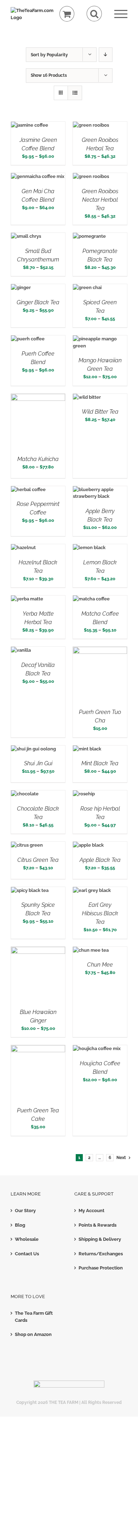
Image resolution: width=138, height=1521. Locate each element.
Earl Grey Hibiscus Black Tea (100, 913)
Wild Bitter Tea (100, 411)
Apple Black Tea (100, 860)
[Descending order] (106, 54)
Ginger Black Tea (38, 302)
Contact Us (27, 1253)
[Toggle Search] (94, 13)
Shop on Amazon (33, 1334)
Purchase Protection (101, 1268)
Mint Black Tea (100, 763)
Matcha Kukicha (38, 459)
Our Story (25, 1210)
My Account (91, 1210)
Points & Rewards (97, 1225)
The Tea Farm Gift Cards (34, 1316)
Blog (20, 1225)
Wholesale (27, 1239)
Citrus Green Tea (38, 860)
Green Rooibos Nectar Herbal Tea (100, 200)
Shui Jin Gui (38, 763)
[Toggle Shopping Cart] (67, 14)
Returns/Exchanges (101, 1253)
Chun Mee (100, 964)
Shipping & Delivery (100, 1239)
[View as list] (75, 93)
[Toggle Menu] (121, 14)
